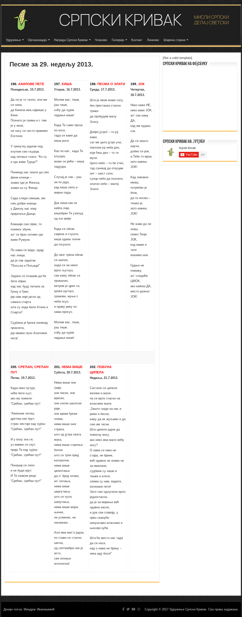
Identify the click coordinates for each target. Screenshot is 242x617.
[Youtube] (133, 609)
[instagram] (139, 609)
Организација (37, 40)
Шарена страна (174, 40)
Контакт (136, 40)
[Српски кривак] (121, 19)
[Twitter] (128, 609)
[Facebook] (123, 609)
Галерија (118, 40)
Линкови (153, 40)
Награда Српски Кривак (71, 40)
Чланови (101, 40)
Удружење (13, 40)
